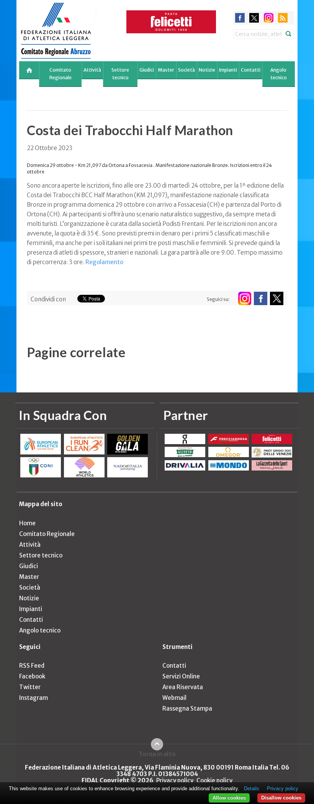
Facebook (32, 676)
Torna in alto (157, 753)
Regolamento (104, 262)
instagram (268, 18)
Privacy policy (174, 780)
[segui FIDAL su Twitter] (276, 298)
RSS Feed (31, 665)
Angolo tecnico (278, 73)
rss (283, 18)
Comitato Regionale (60, 73)
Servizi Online (181, 676)
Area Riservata (182, 687)
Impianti (228, 70)
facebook (240, 18)
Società (186, 70)
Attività (92, 70)
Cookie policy (214, 780)
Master (166, 70)
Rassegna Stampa (187, 708)
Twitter (30, 687)
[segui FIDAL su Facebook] (260, 298)
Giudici (146, 70)
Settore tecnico (120, 73)
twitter (254, 18)
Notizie (207, 70)
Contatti (250, 70)
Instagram (33, 697)
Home (27, 523)
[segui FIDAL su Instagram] (244, 298)
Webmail (174, 697)
